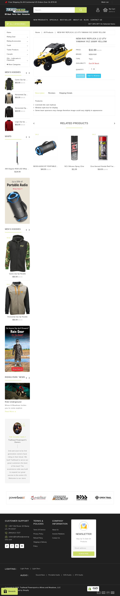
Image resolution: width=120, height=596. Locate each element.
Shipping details (65, 93)
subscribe (84, 554)
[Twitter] (7, 546)
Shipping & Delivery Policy (40, 544)
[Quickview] (23, 252)
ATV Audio (79, 575)
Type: (78, 59)
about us (77, 20)
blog (86, 20)
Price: (78, 50)
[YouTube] (22, 546)
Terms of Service (39, 530)
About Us (55, 530)
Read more (9, 411)
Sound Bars (40, 575)
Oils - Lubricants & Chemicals (14, 59)
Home (9, 32)
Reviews (51, 93)
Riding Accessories (14, 41)
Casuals (10, 54)
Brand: (79, 54)
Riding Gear (11, 37)
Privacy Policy (38, 534)
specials (54, 20)
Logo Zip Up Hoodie (23, 122)
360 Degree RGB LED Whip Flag (18, 169)
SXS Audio (67, 575)
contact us (96, 20)
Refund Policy (38, 538)
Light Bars (36, 569)
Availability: (81, 63)
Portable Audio (54, 575)
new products (40, 20)
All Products (48, 32)
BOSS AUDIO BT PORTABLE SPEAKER (49, 166)
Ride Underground (13, 402)
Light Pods (24, 569)
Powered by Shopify (21, 590)
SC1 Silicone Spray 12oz (74, 166)
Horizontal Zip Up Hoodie (25, 95)
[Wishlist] (17, 252)
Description (40, 93)
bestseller (65, 20)
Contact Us (56, 538)
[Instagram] (17, 546)
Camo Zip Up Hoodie (23, 80)
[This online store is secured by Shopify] (93, 589)
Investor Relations (58, 534)
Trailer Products (13, 50)
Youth (9, 45)
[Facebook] (12, 546)
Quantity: (80, 69)
